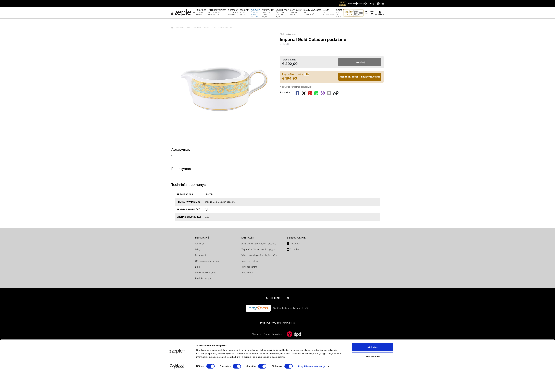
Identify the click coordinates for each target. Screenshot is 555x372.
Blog (197, 267)
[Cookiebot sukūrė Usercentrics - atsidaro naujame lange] (177, 366)
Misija (198, 249)
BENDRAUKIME (296, 237)
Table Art (180, 27)
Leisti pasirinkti (372, 356)
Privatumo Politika (250, 261)
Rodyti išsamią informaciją (311, 366)
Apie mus (199, 244)
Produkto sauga (203, 278)
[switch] (237, 366)
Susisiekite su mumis (205, 272)
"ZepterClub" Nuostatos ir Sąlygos (258, 249)
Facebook (295, 244)
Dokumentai (247, 272)
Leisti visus (372, 347)
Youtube (295, 249)
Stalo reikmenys (194, 27)
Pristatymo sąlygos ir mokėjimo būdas (260, 255)
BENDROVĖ (202, 237)
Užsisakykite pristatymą (207, 261)
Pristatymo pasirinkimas (277, 323)
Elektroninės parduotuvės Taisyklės (258, 244)
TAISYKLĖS (247, 237)
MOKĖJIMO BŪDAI (277, 298)
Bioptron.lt (200, 255)
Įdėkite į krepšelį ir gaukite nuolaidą (360, 76)
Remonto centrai (249, 267)
